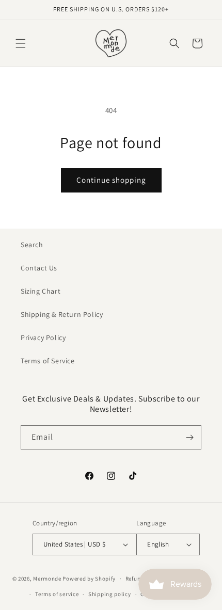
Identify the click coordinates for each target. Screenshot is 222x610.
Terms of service (56, 594)
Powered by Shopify (89, 578)
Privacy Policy (43, 337)
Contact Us (39, 267)
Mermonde (47, 578)
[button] (20, 43)
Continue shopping (111, 180)
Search (32, 244)
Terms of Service (48, 360)
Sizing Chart (40, 291)
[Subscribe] (189, 437)
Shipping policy (109, 594)
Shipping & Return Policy (62, 314)
